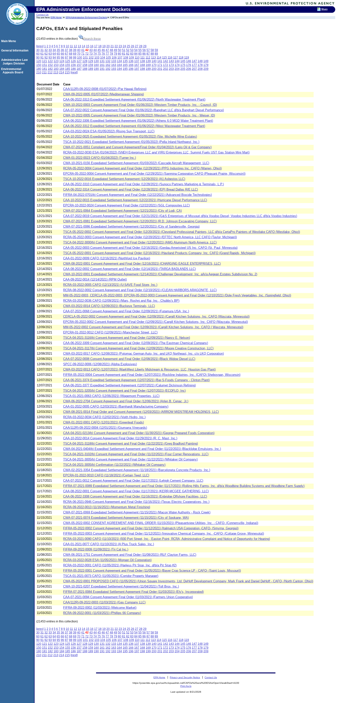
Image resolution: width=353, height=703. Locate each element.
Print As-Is (185, 686)
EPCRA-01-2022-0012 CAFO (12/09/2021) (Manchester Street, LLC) (110, 332)
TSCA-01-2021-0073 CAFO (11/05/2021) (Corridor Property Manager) (110, 576)
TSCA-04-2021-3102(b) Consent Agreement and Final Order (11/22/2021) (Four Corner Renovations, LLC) (135, 454)
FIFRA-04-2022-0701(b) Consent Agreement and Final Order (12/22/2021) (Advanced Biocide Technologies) (137, 195)
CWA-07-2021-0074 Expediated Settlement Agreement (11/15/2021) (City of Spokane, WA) (126, 517)
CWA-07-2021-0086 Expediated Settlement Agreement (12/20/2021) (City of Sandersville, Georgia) (131, 226)
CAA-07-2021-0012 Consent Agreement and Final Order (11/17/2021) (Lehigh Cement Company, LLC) (133, 480)
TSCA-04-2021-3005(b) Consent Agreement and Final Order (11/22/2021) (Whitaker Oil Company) (130, 459)
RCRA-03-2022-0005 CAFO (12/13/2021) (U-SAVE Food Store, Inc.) (110, 285)
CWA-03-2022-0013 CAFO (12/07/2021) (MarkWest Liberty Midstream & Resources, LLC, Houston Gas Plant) (139, 369)
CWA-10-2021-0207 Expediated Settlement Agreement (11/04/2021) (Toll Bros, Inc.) (121, 586)
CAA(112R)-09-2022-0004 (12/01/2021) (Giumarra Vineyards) (105, 427)
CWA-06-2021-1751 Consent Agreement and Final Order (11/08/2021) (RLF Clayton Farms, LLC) (129, 554)
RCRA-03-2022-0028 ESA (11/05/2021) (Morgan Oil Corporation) (107, 560)
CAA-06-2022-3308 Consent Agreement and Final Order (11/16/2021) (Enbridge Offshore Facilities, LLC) (135, 496)
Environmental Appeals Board (13, 70)
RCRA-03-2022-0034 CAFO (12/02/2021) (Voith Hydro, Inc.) (104, 417)
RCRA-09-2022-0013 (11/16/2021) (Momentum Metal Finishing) (106, 507)
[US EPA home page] (17, 27)
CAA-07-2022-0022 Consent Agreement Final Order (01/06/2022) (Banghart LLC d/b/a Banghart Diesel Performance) (143, 110)
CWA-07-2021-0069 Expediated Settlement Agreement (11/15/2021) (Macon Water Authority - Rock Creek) (136, 512)
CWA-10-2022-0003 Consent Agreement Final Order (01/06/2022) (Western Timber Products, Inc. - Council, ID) (140, 105)
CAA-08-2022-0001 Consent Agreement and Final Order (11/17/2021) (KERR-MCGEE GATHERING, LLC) (136, 491)
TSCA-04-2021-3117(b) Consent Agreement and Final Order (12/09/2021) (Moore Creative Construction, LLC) (138, 348)
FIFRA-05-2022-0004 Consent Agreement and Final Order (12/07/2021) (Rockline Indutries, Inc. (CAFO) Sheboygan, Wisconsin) (151, 375)
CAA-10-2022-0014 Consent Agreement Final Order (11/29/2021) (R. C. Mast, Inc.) (120, 438)
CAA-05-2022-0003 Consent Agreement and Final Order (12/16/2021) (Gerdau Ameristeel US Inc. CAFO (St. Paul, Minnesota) (150, 247)
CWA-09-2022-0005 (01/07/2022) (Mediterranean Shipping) (103, 94)
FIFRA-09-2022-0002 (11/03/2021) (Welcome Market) (99, 607)
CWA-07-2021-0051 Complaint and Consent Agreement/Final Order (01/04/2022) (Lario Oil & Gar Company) (137, 147)
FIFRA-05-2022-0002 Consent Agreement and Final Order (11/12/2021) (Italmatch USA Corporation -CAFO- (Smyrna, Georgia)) (150, 528)
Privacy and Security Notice (185, 677)
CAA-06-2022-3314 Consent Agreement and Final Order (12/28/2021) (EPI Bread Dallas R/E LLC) (130, 189)
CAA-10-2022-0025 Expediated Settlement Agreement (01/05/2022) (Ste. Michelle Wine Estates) (130, 136)
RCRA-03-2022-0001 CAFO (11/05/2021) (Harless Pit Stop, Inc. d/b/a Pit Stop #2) (119, 565)
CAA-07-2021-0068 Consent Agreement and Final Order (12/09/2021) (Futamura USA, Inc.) (126, 311)
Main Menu (9, 41)
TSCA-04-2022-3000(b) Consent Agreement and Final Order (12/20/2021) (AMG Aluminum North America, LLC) (140, 242)
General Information (15, 50)
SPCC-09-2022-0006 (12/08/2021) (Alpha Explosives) (100, 364)
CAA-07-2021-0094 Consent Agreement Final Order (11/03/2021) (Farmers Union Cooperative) (128, 597)
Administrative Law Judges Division (15, 61)
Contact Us (42, 14)
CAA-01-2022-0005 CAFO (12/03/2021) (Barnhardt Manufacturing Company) (115, 406)
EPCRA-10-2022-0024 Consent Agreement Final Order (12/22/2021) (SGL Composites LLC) (126, 205)
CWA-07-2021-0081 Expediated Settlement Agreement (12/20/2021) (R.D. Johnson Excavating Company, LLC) (140, 221)
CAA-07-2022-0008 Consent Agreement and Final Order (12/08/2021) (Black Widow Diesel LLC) (129, 359)
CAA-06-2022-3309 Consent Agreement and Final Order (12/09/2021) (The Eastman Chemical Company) (135, 343)
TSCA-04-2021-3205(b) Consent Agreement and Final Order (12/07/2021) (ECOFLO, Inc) (124, 390)
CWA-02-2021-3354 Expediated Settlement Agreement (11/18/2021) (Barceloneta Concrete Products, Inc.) (136, 470)
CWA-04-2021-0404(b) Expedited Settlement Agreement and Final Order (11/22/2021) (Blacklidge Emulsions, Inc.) (142, 449)
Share (324, 9)
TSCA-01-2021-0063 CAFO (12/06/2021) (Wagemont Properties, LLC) (111, 396)
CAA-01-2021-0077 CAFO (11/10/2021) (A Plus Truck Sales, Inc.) (108, 544)
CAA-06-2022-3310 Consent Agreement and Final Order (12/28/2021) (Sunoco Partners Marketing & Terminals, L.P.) (143, 184)
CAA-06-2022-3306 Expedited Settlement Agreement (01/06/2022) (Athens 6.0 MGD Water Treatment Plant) (138, 120)
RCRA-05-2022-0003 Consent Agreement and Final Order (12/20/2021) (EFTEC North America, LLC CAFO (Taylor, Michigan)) (150, 237)
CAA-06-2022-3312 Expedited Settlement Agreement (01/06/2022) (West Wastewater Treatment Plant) (134, 126)
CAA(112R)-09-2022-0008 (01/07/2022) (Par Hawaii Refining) (104, 89)
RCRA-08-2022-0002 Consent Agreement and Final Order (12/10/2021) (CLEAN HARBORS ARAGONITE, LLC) (140, 290)
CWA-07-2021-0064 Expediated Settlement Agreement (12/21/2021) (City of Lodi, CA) (122, 210)
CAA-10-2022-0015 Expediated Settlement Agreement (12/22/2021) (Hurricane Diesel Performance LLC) (135, 200)
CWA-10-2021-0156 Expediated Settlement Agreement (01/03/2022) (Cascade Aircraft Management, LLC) (136, 163)
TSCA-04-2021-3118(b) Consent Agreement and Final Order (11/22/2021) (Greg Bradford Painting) (130, 443)
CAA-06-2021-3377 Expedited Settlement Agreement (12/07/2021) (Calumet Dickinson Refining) (129, 385)
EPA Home (56, 17)
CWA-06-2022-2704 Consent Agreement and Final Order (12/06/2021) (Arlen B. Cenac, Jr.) (125, 401)
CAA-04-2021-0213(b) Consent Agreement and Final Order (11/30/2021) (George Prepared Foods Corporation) (138, 433)
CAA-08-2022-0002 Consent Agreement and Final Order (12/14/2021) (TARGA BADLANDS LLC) (129, 269)
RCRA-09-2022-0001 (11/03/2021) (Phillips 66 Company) (102, 613)
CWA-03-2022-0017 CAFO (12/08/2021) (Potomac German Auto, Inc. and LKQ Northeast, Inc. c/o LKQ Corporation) (143, 353)
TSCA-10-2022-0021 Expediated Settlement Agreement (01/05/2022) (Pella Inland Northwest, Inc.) (131, 142)
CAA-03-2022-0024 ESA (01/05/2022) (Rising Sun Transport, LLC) (108, 131)
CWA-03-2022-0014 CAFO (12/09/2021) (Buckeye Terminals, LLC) (109, 306)
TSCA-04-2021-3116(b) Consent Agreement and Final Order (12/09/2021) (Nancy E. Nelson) (126, 337)
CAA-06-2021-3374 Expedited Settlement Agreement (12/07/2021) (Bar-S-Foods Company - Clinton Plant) (136, 380)
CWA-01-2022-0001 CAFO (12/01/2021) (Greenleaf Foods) (103, 422)
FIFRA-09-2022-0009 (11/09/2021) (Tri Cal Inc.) (95, 549)
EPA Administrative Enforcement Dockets (86, 17)
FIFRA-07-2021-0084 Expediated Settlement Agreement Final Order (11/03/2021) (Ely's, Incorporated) (133, 592)
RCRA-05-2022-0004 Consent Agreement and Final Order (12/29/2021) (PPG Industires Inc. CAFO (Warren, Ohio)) (142, 168)
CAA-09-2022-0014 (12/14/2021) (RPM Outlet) (95, 279)
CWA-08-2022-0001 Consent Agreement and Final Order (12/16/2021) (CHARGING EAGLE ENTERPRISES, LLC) (142, 263)
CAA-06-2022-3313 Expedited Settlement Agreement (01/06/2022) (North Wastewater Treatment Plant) (134, 99)
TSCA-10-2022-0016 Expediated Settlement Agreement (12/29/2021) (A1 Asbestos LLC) (124, 179)
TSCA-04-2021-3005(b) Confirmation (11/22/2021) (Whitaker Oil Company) (114, 465)
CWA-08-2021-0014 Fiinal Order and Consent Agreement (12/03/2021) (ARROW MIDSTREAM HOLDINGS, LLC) (141, 412)
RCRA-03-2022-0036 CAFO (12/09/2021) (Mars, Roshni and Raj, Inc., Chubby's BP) (121, 300)
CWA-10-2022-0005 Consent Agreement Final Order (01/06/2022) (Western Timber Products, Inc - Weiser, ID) (139, 115)
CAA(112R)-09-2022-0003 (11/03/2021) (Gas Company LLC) (104, 602)
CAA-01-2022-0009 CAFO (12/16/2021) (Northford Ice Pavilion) (106, 258)
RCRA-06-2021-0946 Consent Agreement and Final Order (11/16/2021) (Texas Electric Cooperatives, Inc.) (136, 502)
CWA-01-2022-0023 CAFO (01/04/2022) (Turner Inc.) (99, 158)
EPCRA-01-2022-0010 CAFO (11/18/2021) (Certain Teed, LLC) (106, 475)
